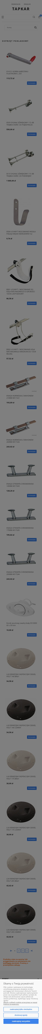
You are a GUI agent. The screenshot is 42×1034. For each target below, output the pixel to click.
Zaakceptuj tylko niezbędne (21, 1009)
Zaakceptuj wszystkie (21, 1021)
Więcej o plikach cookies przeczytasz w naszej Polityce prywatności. (20, 1003)
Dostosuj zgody (21, 1015)
